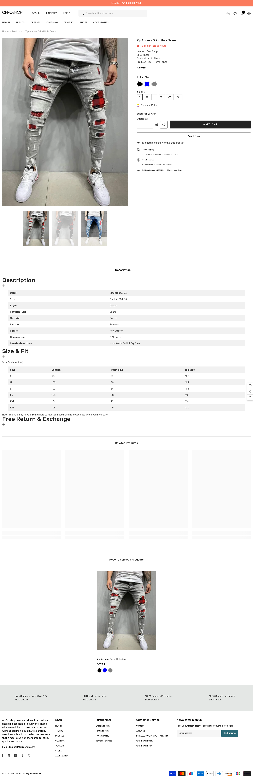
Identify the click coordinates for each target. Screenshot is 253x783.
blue (104, 670)
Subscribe (230, 733)
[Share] (157, 124)
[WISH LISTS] (235, 13)
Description (123, 270)
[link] (31, 533)
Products (17, 31)
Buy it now (194, 136)
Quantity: (142, 118)
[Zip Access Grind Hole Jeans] (126, 611)
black (99, 670)
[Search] (112, 13)
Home (5, 31)
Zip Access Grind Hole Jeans (112, 659)
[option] (65, 122)
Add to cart (210, 124)
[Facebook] (2, 755)
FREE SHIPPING (134, 3)
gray (110, 670)
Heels (66, 13)
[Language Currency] (249, 13)
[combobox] (115, 13)
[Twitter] (29, 755)
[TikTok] (15, 755)
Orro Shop (152, 51)
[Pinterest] (9, 755)
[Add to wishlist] (163, 124)
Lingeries (52, 13)
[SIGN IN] (228, 13)
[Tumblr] (22, 755)
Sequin (36, 13)
